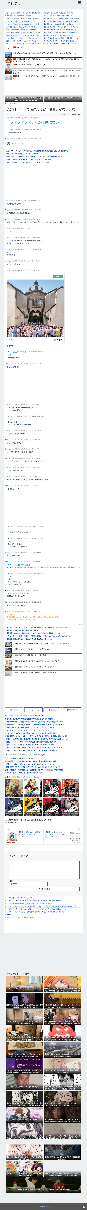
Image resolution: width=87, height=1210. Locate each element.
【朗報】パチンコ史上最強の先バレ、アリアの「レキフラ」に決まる (29, 727)
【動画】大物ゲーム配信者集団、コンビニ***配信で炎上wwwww (28, 159)
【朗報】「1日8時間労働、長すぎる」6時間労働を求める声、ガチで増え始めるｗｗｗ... (36, 739)
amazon (37, 777)
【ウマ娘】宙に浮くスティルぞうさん (19, 898)
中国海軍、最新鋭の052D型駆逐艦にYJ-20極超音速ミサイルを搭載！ (29, 719)
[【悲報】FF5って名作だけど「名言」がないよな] (53, 709)
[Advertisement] (43, 182)
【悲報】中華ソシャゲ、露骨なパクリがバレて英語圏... (23, 32)
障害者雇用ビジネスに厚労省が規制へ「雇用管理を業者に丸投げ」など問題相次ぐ (34, 724)
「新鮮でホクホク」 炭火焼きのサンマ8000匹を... (21, 27)
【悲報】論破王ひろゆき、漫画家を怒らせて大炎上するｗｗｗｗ (29, 639)
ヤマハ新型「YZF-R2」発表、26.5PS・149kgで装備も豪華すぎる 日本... (31, 761)
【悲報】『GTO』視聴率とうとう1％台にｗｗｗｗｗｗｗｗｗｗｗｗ (29, 745)
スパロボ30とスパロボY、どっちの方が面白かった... (61, 41)
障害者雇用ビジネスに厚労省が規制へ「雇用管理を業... (62, 18)
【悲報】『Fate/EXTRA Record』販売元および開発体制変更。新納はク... (31, 742)
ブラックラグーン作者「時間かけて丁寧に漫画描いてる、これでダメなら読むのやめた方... (38, 636)
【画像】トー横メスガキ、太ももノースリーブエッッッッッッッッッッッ (31, 764)
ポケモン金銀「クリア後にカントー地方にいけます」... (23, 38)
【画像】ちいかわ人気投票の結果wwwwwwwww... (21, 29)
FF (75, 114)
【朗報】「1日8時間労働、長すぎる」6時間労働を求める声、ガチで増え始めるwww (35, 900)
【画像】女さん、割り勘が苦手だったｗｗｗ (22, 630)
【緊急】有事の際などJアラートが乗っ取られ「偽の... (23, 35)
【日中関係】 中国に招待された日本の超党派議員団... (61, 21)
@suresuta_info (39, 715)
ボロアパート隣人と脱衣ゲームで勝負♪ (18, 15)
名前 (11, 881)
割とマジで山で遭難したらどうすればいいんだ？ (23, 917)
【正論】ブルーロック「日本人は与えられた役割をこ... (23, 18)
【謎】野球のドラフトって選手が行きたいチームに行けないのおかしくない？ (33, 767)
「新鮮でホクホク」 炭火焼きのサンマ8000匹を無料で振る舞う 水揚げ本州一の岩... (35, 722)
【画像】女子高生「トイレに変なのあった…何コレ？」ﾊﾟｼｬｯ (27, 162)
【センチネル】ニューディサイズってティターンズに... (23, 43)
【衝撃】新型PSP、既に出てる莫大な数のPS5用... (60, 29)
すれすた (14, 3)
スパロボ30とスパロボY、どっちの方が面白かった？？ (24, 773)
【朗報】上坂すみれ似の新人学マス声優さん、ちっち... (62, 24)
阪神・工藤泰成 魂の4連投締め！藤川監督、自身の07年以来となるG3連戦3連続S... (35, 770)
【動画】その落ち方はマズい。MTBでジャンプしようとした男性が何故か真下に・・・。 (37, 909)
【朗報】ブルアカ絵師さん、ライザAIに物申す (21, 154)
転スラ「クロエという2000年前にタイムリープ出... (61, 43)
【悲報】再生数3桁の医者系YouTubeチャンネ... (21, 21)
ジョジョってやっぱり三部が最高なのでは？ (58, 35)
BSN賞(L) (10, 914)
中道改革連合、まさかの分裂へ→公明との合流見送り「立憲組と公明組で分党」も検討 (36, 736)
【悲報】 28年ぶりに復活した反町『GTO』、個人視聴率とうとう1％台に (32, 750)
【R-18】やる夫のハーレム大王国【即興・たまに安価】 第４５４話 (30, 903)
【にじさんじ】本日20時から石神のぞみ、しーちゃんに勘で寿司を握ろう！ (32, 733)
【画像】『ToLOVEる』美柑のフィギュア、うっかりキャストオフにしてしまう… (34, 747)
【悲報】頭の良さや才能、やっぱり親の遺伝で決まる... (23, 13)
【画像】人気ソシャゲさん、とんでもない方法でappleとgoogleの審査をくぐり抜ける (35, 912)
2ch (81, 624)
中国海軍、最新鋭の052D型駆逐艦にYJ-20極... (59, 13)
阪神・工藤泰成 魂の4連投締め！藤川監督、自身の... (62, 38)
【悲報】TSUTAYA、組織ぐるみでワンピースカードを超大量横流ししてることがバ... (36, 633)
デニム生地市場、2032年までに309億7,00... (58, 15)
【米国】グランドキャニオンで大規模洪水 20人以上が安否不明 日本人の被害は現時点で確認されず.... (42, 906)
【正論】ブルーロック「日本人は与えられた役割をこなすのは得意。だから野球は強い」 (37, 151)
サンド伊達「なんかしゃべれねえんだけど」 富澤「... (23, 24)
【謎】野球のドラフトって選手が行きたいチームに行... (62, 32)
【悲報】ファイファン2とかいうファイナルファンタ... (62, 27)
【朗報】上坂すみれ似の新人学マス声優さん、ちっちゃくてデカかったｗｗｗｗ (33, 156)
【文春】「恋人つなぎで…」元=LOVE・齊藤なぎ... (22, 41)
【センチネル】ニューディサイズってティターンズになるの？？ (28, 730)
